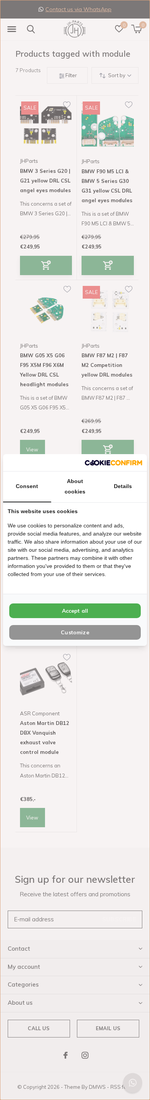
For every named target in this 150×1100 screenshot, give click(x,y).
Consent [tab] (27, 486)
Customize (75, 632)
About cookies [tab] (75, 486)
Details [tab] (123, 486)
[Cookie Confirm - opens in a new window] (113, 462)
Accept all (75, 610)
